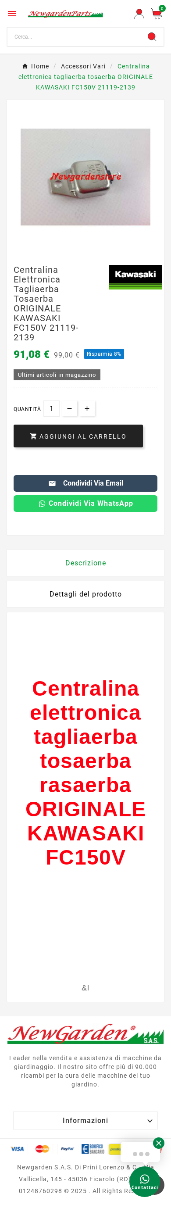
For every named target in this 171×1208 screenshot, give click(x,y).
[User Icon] (139, 14)
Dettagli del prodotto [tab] (86, 594)
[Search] (152, 37)
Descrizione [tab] (85, 563)
